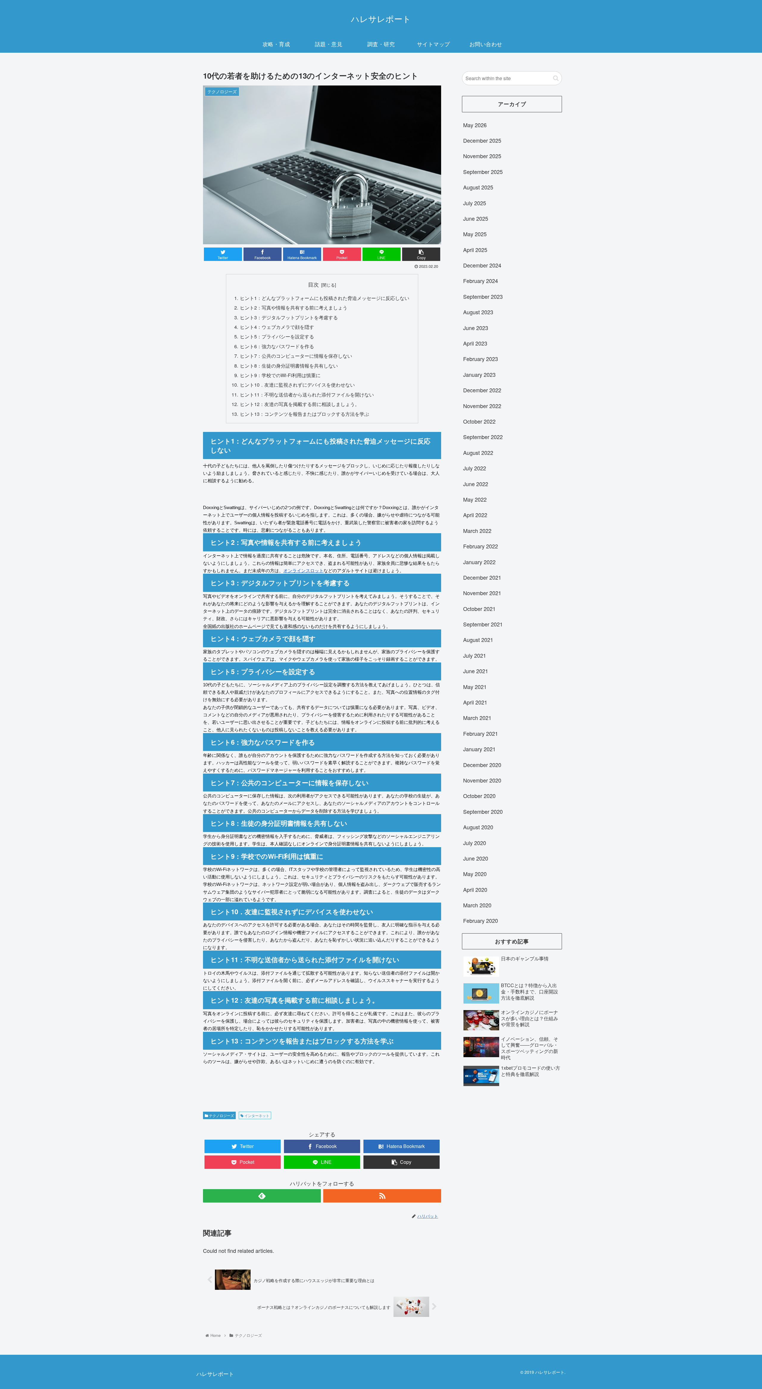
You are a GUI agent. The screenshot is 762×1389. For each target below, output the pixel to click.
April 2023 (475, 343)
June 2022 (475, 484)
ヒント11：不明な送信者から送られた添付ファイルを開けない (307, 394)
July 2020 (474, 843)
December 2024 (482, 265)
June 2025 (475, 218)
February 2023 (480, 359)
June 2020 (475, 858)
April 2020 (475, 889)
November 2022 (482, 406)
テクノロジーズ (221, 1115)
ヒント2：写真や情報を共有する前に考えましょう (293, 307)
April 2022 (475, 515)
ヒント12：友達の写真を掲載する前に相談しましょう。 (300, 403)
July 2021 (474, 655)
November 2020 (482, 780)
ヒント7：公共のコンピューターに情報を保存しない (296, 355)
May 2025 (475, 234)
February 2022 (480, 546)
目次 (313, 284)
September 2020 (483, 811)
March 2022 (477, 530)
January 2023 (479, 374)
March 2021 (477, 717)
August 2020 (478, 827)
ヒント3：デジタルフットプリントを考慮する (289, 317)
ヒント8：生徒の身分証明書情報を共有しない (289, 365)
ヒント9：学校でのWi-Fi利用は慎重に (280, 375)
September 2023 (483, 296)
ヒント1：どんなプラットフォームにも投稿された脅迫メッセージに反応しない (324, 297)
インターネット (256, 1115)
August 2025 (478, 187)
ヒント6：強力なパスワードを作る (277, 346)
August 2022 (478, 452)
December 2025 (482, 140)
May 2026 (475, 125)
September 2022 (483, 437)
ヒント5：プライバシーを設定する (277, 336)
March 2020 (477, 905)
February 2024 (480, 280)
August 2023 (478, 312)
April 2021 (475, 702)
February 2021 (480, 733)
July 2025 (474, 203)
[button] (556, 78)
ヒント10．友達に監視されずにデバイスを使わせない (297, 384)
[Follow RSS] (382, 1196)
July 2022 (474, 468)
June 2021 (475, 671)
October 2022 (479, 421)
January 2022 (479, 562)
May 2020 (475, 874)
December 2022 (482, 390)
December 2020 (482, 765)
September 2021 (483, 624)
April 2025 (475, 249)
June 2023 (475, 328)
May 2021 (475, 686)
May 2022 (475, 499)
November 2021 (482, 593)
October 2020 (479, 796)
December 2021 (482, 577)
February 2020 (480, 920)
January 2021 (479, 749)
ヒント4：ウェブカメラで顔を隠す (277, 326)
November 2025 (482, 156)
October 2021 (479, 608)
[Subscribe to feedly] (262, 1196)
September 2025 (483, 171)
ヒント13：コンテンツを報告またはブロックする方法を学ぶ (304, 413)
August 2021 (478, 639)
